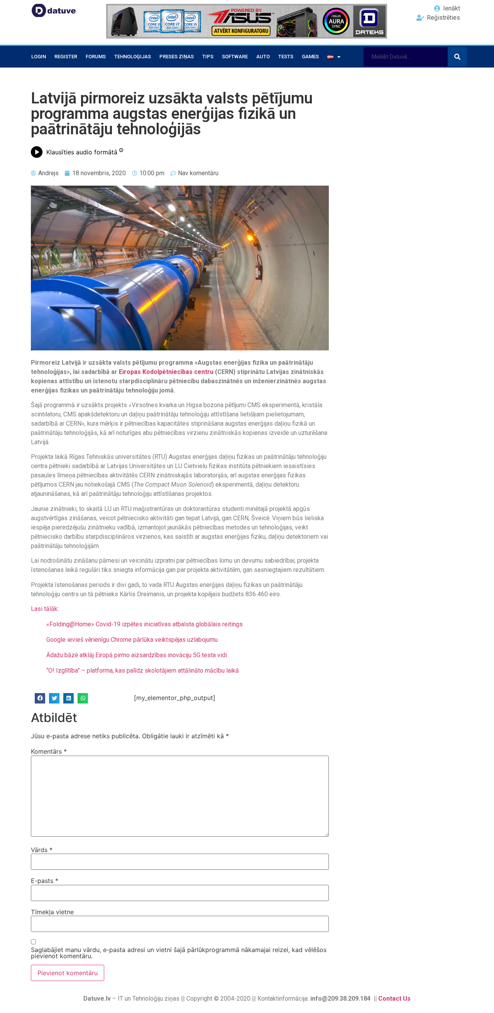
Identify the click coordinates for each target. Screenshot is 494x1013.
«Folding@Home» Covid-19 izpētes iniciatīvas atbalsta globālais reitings (144, 624)
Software (235, 56)
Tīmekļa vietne (52, 912)
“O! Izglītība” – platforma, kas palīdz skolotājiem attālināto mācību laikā (142, 670)
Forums (96, 56)
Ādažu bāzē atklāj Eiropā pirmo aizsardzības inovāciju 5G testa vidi (136, 655)
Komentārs (49, 751)
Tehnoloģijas (132, 56)
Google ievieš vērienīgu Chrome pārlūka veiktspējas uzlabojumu (132, 639)
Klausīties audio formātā (81, 152)
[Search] (457, 56)
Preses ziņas (176, 56)
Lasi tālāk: (45, 608)
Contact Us (394, 998)
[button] (40, 698)
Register (65, 56)
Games (310, 56)
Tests (285, 56)
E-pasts (44, 881)
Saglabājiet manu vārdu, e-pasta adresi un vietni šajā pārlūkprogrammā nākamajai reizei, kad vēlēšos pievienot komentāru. (179, 953)
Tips (207, 56)
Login (38, 56)
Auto (263, 56)
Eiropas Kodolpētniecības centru (166, 371)
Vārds (41, 850)
